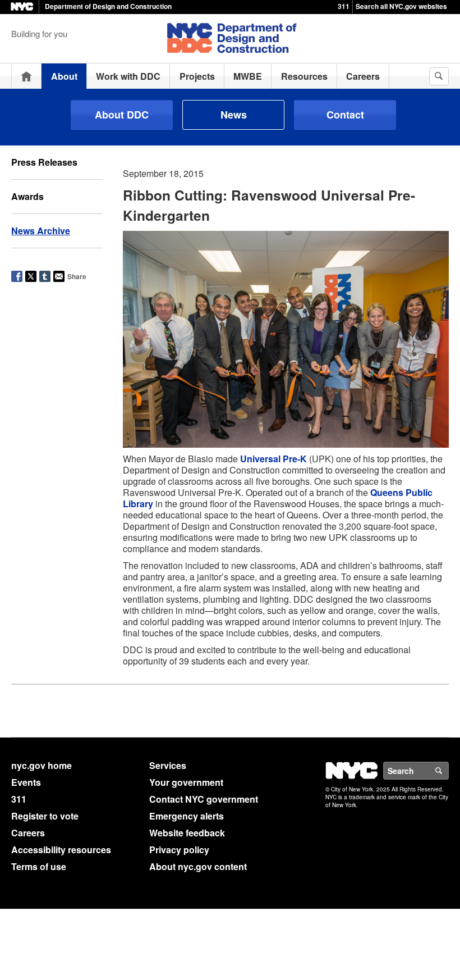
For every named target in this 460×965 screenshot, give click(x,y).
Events (26, 782)
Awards (27, 196)
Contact (345, 114)
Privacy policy (179, 849)
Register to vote (45, 815)
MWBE (247, 76)
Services (167, 765)
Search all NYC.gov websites (401, 6)
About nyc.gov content (198, 866)
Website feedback (187, 832)
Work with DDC (128, 76)
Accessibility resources (61, 849)
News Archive (40, 230)
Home (26, 76)
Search (448, 770)
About (64, 76)
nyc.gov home (41, 765)
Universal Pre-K (273, 458)
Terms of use (38, 866)
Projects (197, 76)
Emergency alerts (186, 815)
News (233, 114)
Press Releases (44, 162)
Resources (304, 76)
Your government (186, 782)
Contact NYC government (203, 799)
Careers (363, 76)
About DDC (122, 114)
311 (343, 6)
